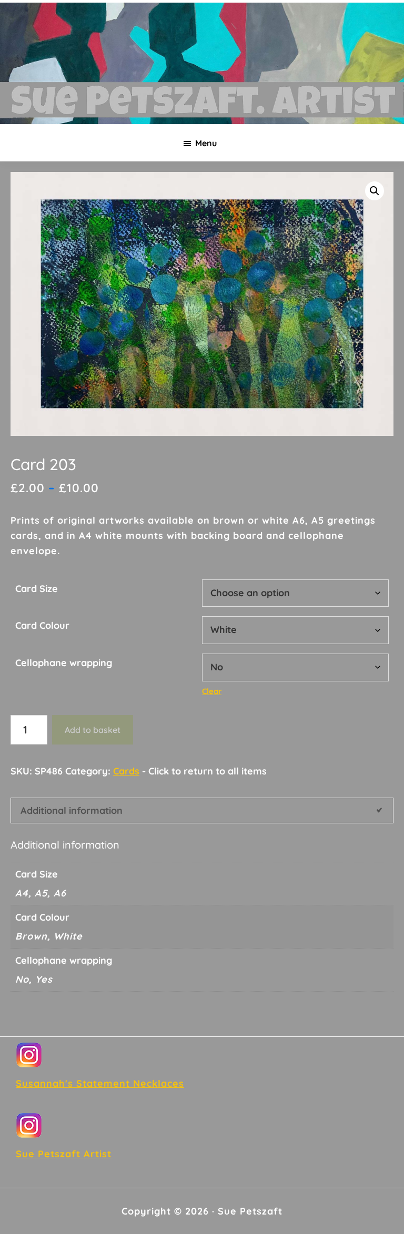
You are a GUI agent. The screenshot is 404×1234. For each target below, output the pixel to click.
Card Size (36, 589)
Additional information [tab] (72, 810)
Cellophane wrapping (63, 663)
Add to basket (92, 730)
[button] (374, 190)
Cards (126, 771)
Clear (211, 691)
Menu (206, 143)
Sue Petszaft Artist (64, 1154)
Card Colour (42, 625)
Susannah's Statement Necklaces (100, 1083)
